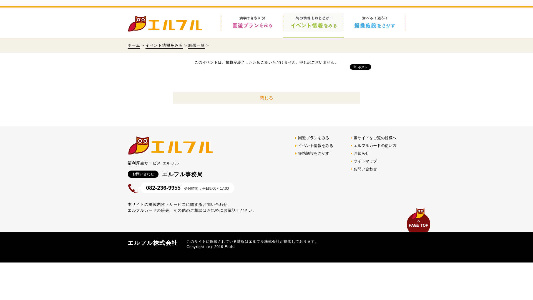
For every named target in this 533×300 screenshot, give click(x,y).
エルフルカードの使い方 (375, 145)
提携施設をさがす (313, 153)
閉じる (266, 98)
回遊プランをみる (313, 138)
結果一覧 (196, 45)
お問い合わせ (365, 169)
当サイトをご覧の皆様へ (375, 138)
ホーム (134, 45)
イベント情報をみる (164, 45)
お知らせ (361, 153)
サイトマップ (365, 161)
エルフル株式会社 (153, 242)
